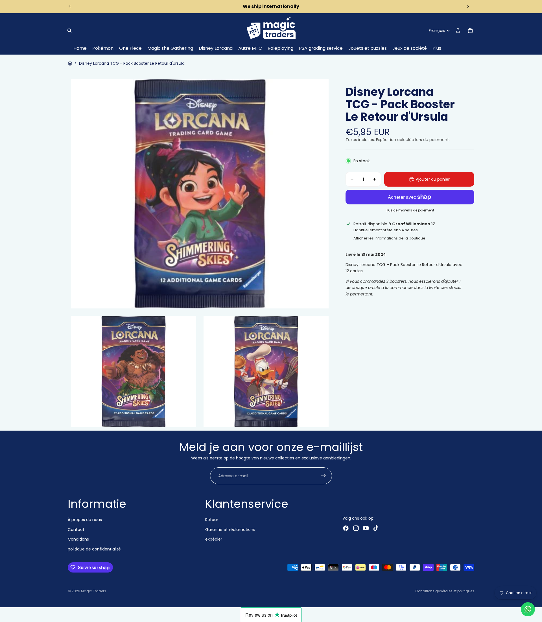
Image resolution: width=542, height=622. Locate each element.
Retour (211, 519)
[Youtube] (365, 528)
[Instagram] (356, 528)
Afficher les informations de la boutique (389, 238)
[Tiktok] (375, 528)
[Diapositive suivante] (468, 6)
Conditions (78, 539)
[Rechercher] (69, 30)
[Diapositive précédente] (70, 6)
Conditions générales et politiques (444, 591)
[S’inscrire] (323, 476)
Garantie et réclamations (230, 529)
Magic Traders (93, 591)
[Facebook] (345, 528)
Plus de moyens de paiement (410, 210)
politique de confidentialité (94, 549)
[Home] (70, 63)
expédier (213, 539)
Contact (76, 529)
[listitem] (437, 48)
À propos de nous (85, 519)
